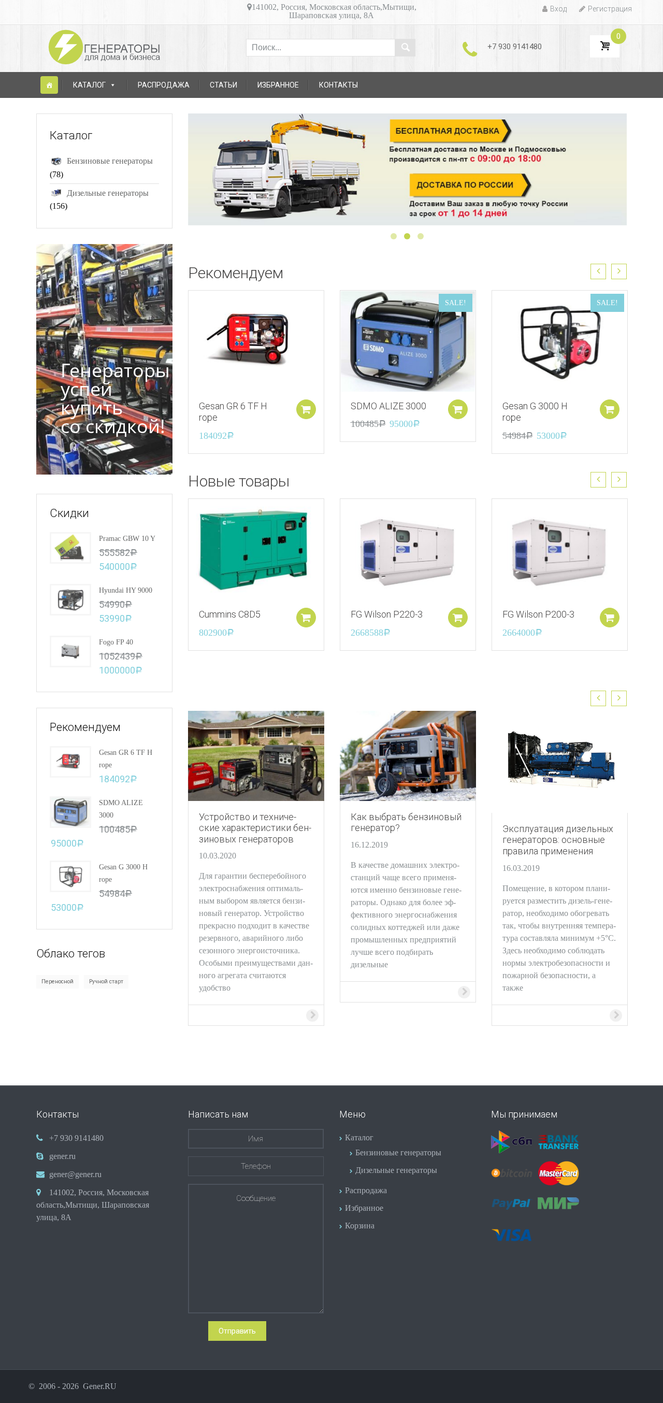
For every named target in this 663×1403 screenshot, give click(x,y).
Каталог (89, 85)
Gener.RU (100, 1386)
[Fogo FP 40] (70, 650)
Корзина (359, 1225)
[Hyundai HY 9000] (70, 598)
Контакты (338, 85)
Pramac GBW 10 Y (127, 538)
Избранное (278, 85)
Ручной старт (106, 981)
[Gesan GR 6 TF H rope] (70, 760)
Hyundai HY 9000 (125, 590)
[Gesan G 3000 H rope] (70, 875)
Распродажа (164, 85)
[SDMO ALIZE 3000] (70, 811)
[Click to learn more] (256, 754)
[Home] (49, 85)
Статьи (223, 85)
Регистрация (610, 9)
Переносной (57, 981)
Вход (558, 9)
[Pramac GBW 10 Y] (70, 546)
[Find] (405, 47)
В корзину (306, 409)
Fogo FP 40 (116, 642)
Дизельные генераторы (108, 193)
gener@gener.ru (75, 1174)
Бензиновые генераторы (110, 160)
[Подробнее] (256, 340)
